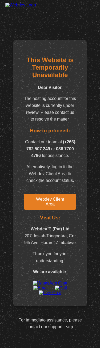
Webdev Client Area (50, 201)
